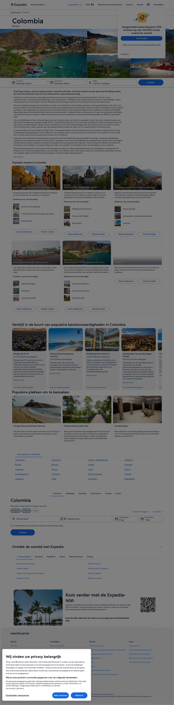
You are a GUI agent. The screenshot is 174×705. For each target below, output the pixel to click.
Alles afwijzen (60, 695)
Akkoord (79, 695)
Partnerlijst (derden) (15, 688)
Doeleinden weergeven (17, 695)
